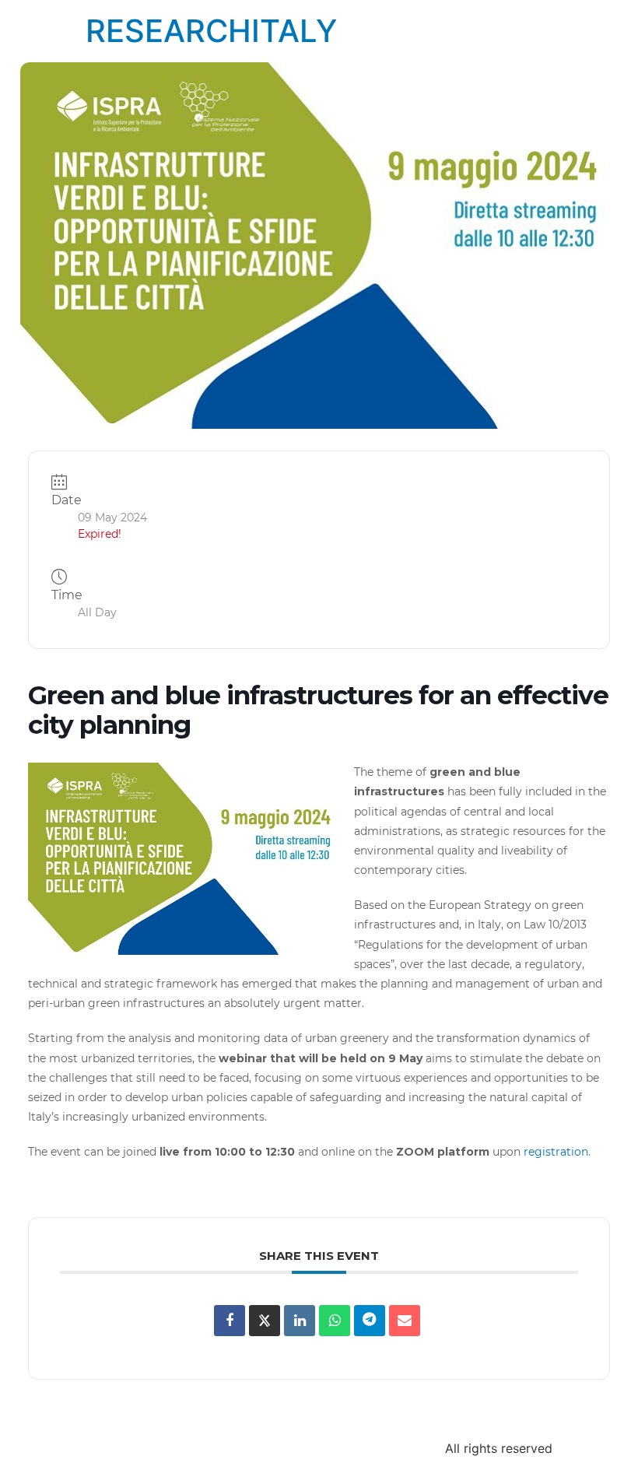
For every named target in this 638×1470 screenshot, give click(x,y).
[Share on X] (264, 1320)
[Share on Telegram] (369, 1320)
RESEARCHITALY (211, 31)
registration (554, 1152)
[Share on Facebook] (229, 1320)
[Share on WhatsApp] (334, 1320)
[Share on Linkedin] (299, 1320)
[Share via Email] (404, 1320)
